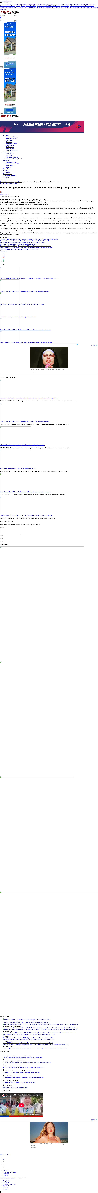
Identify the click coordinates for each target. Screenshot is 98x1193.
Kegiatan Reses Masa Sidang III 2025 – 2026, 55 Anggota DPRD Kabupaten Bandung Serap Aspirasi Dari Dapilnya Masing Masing (40, 1028)
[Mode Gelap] (0, 17)
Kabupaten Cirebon (11, 150)
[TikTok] (3, 1166)
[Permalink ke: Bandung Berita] (1, 193)
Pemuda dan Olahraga (9, 175)
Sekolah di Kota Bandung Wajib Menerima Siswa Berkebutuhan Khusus (23, 1077)
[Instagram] (3, 1161)
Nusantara (6, 160)
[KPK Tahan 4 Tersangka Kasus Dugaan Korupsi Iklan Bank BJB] (9, 315)
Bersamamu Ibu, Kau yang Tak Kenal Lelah (15, 1087)
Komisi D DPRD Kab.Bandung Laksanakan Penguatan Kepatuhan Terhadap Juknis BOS (28, 1043)
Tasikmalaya (10, 147)
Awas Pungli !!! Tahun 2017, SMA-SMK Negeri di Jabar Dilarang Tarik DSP (23, 1067)
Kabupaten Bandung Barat (14, 159)
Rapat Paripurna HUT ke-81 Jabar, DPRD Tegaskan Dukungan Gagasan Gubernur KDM (29, 7)
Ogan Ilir (8, 167)
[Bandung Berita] (9, 14)
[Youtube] (3, 1164)
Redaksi (5, 1170)
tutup (2, 67)
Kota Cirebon (10, 148)
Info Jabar (6, 135)
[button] (15, 15)
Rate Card (6, 1173)
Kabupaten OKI (10, 165)
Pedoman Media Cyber (9, 1172)
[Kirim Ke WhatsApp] (3, 261)
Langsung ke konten (6, 1)
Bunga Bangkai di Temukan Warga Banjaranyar (14, 249)
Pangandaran (10, 145)
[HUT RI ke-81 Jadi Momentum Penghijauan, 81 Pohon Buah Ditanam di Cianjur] (9, 302)
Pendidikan (6, 169)
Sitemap (5, 1175)
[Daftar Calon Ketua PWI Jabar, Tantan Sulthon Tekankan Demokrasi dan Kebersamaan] (9, 328)
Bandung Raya (7, 152)
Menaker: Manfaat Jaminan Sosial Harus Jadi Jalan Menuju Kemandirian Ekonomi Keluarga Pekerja (29, 239)
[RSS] (3, 1168)
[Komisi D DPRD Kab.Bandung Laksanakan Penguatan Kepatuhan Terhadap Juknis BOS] (28, 1039)
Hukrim (5, 179)
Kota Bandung (10, 153)
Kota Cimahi (9, 155)
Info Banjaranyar (33, 249)
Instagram (6, 1182)
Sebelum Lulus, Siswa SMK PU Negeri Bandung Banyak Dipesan (21, 1072)
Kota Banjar (9, 140)
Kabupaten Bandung (12, 157)
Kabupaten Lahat (11, 162)
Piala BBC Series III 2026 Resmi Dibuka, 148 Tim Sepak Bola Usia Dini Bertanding (23, 4)
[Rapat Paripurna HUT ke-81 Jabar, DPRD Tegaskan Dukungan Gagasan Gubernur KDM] (29, 1034)
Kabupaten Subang (11, 137)
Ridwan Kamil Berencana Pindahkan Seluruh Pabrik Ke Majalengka (22, 1057)
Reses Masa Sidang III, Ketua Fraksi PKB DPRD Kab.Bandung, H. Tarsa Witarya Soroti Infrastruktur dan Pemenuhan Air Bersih (39, 1033)
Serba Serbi (6, 172)
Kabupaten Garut (11, 138)
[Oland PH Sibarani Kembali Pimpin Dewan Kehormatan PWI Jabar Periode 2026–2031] (9, 290)
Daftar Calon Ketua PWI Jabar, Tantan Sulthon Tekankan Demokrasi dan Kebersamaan (25, 246)
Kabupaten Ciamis (11, 143)
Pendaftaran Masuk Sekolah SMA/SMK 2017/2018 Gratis (19, 1082)
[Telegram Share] (3, 259)
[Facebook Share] (3, 254)
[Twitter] (3, 1159)
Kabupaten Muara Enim (13, 164)
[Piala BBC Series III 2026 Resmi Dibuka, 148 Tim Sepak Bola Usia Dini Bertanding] (27, 1019)
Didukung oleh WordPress (7, 1178)
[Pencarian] (0, 19)
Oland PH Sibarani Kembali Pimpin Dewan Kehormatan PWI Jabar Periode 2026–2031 (24, 241)
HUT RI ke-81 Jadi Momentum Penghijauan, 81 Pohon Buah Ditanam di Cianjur (22, 242)
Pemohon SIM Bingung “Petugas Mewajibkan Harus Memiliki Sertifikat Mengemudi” (27, 1062)
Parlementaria (7, 174)
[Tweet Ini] (4, 256)
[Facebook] (3, 1158)
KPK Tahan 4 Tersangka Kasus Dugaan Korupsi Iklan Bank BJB (18, 244)
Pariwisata (6, 177)
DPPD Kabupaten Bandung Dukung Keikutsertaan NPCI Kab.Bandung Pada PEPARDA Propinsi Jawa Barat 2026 (35, 1048)
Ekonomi (5, 170)
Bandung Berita (4, 194)
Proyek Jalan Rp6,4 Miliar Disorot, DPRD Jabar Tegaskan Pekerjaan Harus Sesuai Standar (26, 247)
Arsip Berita (6, 1181)
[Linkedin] (3, 1163)
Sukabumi (9, 142)
